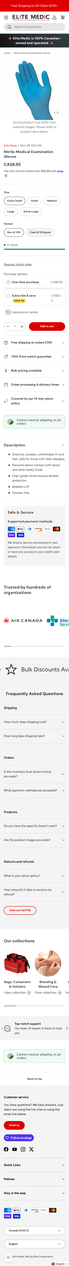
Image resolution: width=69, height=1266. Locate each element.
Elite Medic (10, 145)
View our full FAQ (20, 910)
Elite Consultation (43, 1256)
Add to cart (47, 326)
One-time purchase (25, 282)
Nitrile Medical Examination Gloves (32, 53)
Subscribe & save (24, 298)
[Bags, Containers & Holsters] (17, 963)
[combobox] (34, 27)
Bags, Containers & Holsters (17, 984)
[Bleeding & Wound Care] (48, 963)
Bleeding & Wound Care (48, 984)
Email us (14, 1125)
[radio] (8, 282)
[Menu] (6, 17)
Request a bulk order (18, 264)
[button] (63, 17)
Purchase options (15, 274)
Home (7, 53)
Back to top (34, 1079)
